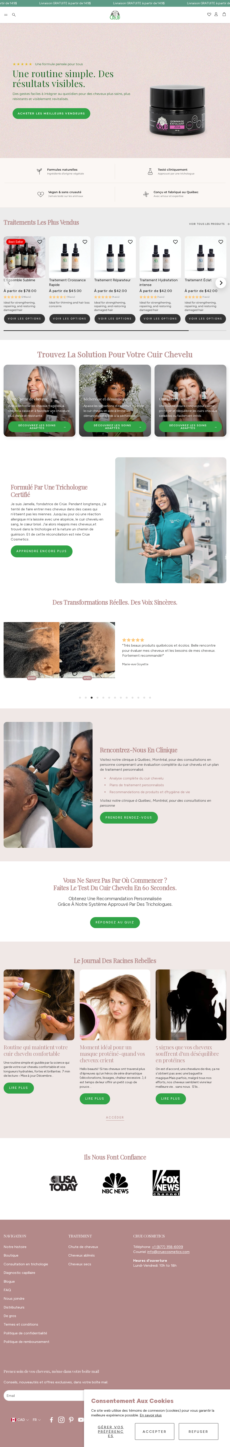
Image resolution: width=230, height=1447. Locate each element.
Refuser (198, 1431)
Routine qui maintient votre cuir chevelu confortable (36, 1050)
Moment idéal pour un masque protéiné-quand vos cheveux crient (112, 1053)
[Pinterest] (71, 1420)
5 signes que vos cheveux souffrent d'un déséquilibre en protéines (187, 1053)
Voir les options (24, 318)
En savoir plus (151, 1415)
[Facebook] (51, 1420)
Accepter (155, 1431)
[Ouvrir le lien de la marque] (64, 1183)
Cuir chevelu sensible (176, 399)
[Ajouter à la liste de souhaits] (39, 241)
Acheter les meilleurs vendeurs (51, 113)
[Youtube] (81, 1420)
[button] (6, 15)
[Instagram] (61, 1420)
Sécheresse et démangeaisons (108, 399)
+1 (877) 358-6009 (167, 1247)
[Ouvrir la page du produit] (70, 257)
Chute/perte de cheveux (27, 399)
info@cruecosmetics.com (168, 1252)
